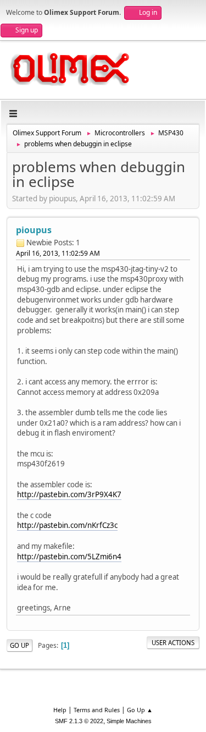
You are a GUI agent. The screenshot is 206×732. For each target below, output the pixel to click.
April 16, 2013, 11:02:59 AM (58, 253)
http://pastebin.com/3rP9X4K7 (69, 494)
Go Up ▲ (140, 710)
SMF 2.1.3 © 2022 (79, 721)
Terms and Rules (97, 710)
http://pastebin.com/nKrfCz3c (67, 525)
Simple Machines (129, 721)
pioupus (34, 230)
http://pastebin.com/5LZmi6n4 (69, 557)
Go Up (19, 645)
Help (59, 710)
